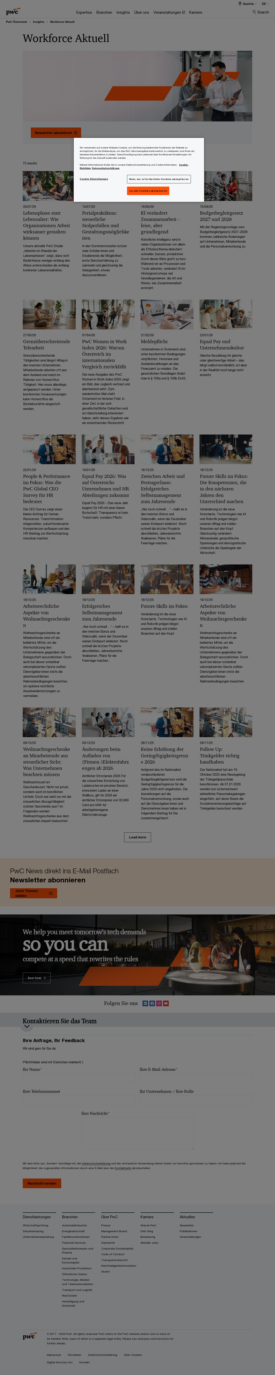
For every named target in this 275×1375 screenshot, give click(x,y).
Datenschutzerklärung (105, 168)
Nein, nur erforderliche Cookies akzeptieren (158, 179)
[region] (138, 170)
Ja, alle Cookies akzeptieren (148, 190)
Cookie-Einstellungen (94, 179)
